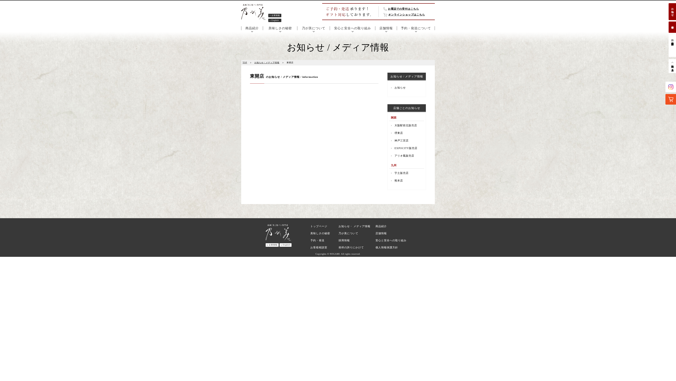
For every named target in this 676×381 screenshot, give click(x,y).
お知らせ (672, 10)
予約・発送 (317, 240)
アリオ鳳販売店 (404, 155)
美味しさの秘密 (280, 28)
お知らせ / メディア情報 (266, 62)
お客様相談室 (672, 39)
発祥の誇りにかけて (351, 247)
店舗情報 (386, 28)
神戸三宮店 (402, 140)
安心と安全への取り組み (352, 28)
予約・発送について (416, 28)
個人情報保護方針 (386, 247)
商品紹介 (252, 28)
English (275, 20)
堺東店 (399, 133)
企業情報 (275, 15)
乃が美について (313, 28)
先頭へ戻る (672, 67)
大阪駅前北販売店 (406, 125)
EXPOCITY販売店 (406, 148)
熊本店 (399, 180)
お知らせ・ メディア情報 (354, 226)
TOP (245, 62)
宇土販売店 (402, 173)
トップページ (318, 226)
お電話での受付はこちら (403, 8)
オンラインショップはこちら (406, 14)
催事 (672, 24)
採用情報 (344, 240)
